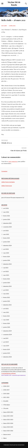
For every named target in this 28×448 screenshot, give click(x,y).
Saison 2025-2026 (8, 430)
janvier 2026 (6, 219)
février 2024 (6, 256)
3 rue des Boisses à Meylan (8, 373)
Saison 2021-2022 (8, 416)
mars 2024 (6, 253)
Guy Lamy (4, 25)
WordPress (21, 445)
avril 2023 (6, 271)
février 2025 (6, 238)
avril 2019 (6, 342)
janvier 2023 (6, 282)
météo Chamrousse (6, 185)
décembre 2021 (7, 305)
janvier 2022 (6, 301)
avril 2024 (6, 249)
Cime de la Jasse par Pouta (18, 150)
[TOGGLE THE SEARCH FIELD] (26, 3)
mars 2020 (6, 319)
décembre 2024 (7, 245)
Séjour (5, 438)
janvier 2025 (6, 241)
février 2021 (6, 316)
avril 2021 (6, 308)
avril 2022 (6, 290)
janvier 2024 (6, 260)
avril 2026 (6, 208)
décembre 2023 (7, 264)
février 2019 (6, 349)
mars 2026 (6, 212)
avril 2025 (6, 230)
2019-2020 (6, 393)
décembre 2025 (7, 223)
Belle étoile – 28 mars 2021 (13, 20)
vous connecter (12, 161)
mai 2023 (5, 267)
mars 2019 (6, 345)
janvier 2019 (6, 353)
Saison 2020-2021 (8, 412)
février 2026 (6, 215)
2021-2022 (6, 397)
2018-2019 (6, 386)
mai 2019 (5, 338)
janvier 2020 (6, 327)
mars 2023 (6, 275)
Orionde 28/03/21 (6, 143)
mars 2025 (6, 234)
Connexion (4, 171)
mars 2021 (6, 312)
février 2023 (6, 279)
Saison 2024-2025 (8, 427)
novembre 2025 (7, 227)
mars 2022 (6, 293)
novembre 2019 (7, 334)
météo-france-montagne (8, 182)
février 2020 (6, 323)
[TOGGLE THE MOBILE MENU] (2, 3)
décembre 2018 (7, 357)
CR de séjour (6, 404)
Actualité (5, 401)
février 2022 (6, 297)
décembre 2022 (7, 286)
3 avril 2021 (12, 25)
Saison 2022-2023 (8, 419)
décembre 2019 (7, 331)
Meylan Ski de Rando (14, 3)
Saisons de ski (7, 434)
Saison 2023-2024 (8, 423)
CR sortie (5, 408)
